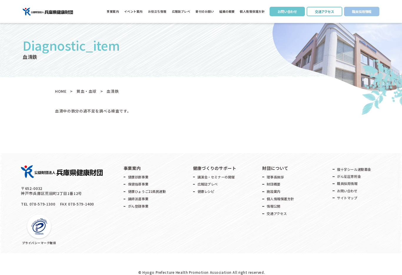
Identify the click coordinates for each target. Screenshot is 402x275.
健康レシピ (206, 191)
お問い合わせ (287, 11)
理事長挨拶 (275, 177)
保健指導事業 (138, 184)
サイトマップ (347, 198)
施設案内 (273, 191)
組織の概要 (227, 11)
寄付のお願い (204, 11)
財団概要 (273, 184)
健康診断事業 (138, 177)
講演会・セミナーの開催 (216, 177)
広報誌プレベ (207, 184)
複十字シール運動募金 (354, 169)
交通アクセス (324, 11)
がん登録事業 (138, 206)
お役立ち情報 (157, 11)
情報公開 (273, 206)
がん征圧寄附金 (349, 176)
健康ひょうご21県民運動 (147, 191)
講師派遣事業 (138, 198)
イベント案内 (133, 11)
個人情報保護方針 (252, 11)
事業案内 (113, 11)
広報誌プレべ (181, 11)
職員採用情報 (361, 11)
